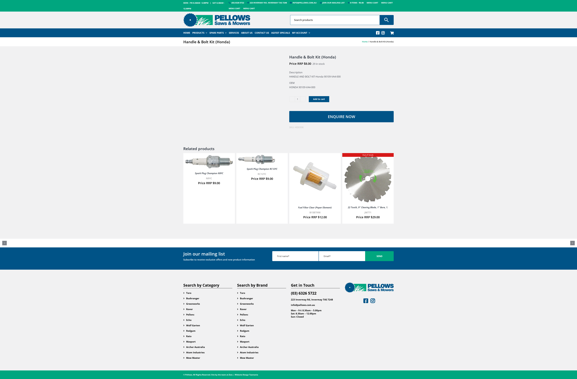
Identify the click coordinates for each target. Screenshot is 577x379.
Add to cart (319, 99)
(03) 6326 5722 (303, 293)
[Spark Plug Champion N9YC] (209, 156)
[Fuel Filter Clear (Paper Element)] (315, 156)
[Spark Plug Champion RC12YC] (256, 156)
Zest (230, 374)
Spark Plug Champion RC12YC (262, 168)
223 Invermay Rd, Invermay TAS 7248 (312, 299)
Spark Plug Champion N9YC (209, 173)
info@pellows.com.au (303, 304)
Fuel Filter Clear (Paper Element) (315, 207)
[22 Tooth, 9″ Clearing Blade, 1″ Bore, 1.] (368, 156)
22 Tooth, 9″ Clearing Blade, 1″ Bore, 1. (368, 207)
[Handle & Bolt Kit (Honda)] (234, 96)
